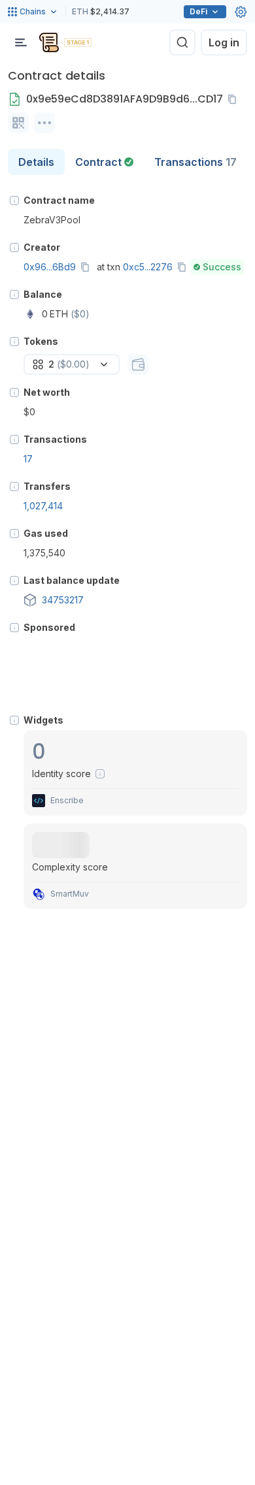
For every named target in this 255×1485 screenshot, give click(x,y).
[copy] (234, 99)
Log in (224, 42)
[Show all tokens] (138, 364)
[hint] (14, 200)
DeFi (198, 11)
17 (28, 458)
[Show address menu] (44, 122)
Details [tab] (36, 161)
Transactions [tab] (195, 161)
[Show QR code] (18, 122)
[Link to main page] (49, 42)
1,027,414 (43, 505)
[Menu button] (21, 42)
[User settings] (240, 11)
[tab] (104, 162)
